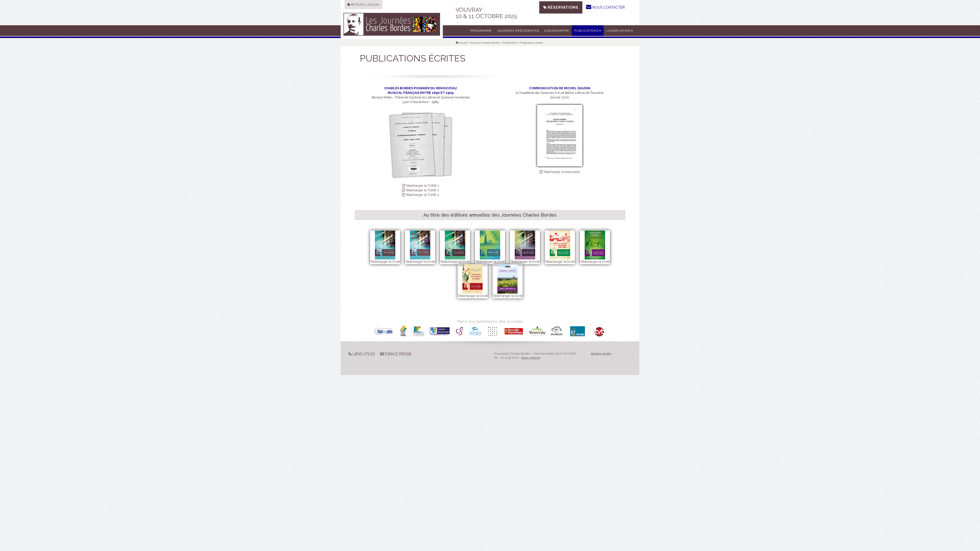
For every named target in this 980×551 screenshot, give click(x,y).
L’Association (618, 30)
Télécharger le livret (385, 262)
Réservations (562, 7)
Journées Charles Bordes (485, 42)
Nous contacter (531, 357)
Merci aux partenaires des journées (490, 321)
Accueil (462, 42)
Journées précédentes (518, 30)
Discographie (556, 30)
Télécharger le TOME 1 (422, 185)
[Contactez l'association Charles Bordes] (588, 7)
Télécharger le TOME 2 (422, 190)
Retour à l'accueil (365, 4)
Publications (586, 30)
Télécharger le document (561, 172)
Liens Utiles (363, 354)
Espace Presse (397, 354)
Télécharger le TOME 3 (422, 195)
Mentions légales (601, 353)
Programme (481, 30)
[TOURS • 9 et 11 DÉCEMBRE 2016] (392, 24)
